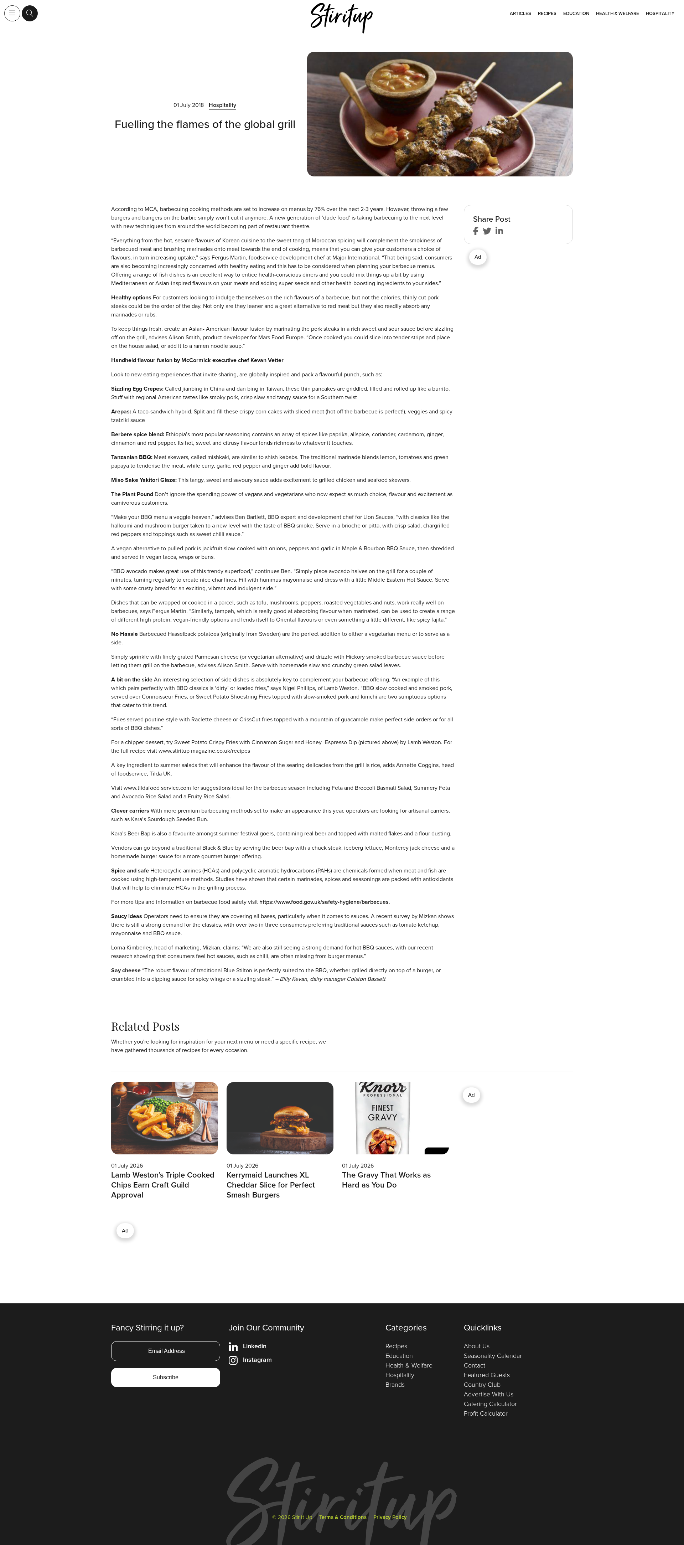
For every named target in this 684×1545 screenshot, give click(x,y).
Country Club (482, 1384)
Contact (474, 1365)
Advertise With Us (488, 1394)
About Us (476, 1345)
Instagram (257, 1359)
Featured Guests (487, 1374)
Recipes (547, 13)
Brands (395, 1384)
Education (576, 13)
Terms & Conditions (343, 1517)
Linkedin (254, 1345)
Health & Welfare (617, 13)
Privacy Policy (390, 1517)
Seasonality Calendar (493, 1355)
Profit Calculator (486, 1413)
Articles (520, 13)
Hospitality (660, 13)
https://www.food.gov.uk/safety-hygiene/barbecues (324, 902)
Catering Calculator (490, 1403)
